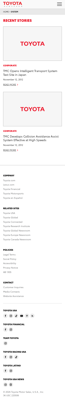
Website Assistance (13, 296)
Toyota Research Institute (16, 226)
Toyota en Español (13, 197)
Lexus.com (8, 184)
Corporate (10, 65)
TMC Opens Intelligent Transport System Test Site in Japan (30, 72)
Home (6, 11)
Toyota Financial (11, 189)
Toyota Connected (12, 221)
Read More (9, 84)
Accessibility (9, 263)
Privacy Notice (10, 267)
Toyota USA (9, 213)
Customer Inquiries (13, 287)
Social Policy (9, 258)
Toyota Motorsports (13, 193)
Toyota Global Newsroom (16, 230)
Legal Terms (9, 254)
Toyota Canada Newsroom (17, 239)
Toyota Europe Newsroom (16, 234)
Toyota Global (10, 217)
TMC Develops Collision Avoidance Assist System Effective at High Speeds (31, 138)
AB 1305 (7, 272)
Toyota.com (9, 180)
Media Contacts (11, 291)
